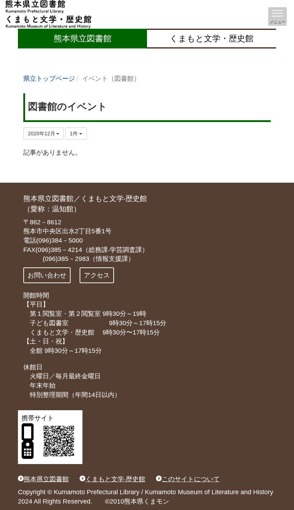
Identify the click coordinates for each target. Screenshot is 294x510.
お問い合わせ (47, 275)
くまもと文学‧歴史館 (115, 479)
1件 (74, 133)
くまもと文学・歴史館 (211, 38)
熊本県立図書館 (83, 38)
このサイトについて (191, 479)
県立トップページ (49, 78)
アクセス (97, 275)
